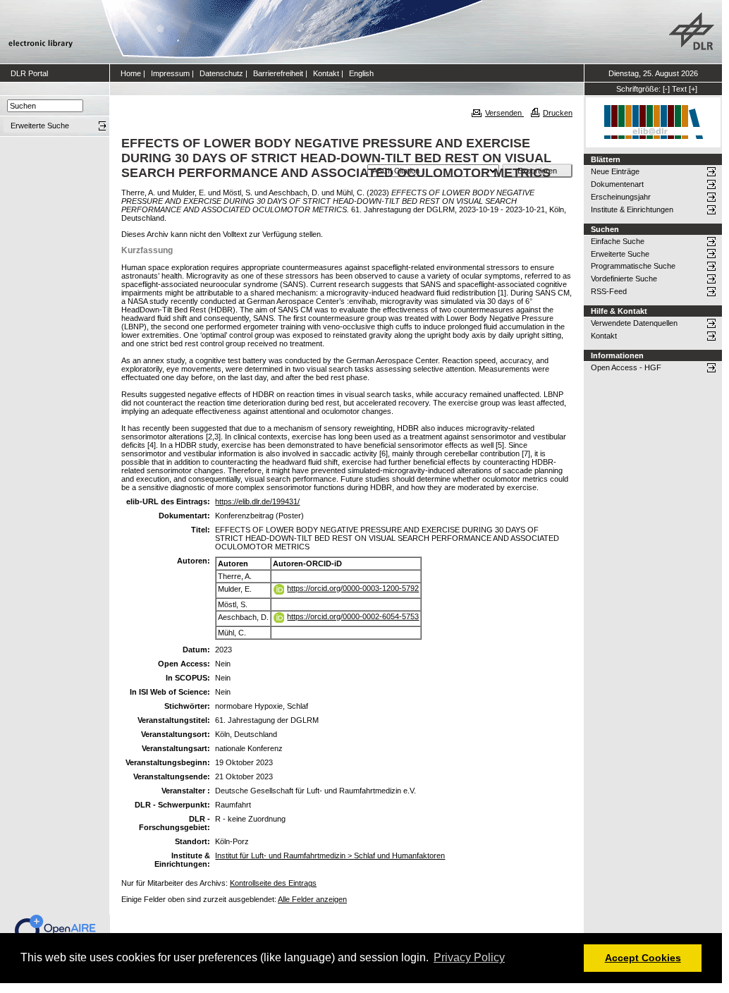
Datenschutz (221, 73)
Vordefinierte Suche (624, 278)
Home (131, 73)
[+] (693, 89)
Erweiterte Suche (620, 254)
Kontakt (326, 73)
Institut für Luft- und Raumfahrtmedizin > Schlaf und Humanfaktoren (330, 855)
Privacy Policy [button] (469, 957)
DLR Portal (29, 73)
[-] (666, 89)
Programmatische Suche (633, 266)
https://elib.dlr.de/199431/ (257, 501)
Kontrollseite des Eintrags (273, 883)
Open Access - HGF (626, 367)
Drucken (557, 113)
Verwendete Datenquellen (634, 323)
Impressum (170, 73)
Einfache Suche (617, 241)
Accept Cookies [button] (643, 957)
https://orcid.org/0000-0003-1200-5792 (353, 588)
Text (679, 89)
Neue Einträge (615, 171)
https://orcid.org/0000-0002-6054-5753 (353, 616)
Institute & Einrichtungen (632, 209)
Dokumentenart (617, 184)
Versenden (504, 113)
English (361, 73)
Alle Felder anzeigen (312, 899)
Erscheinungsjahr (621, 197)
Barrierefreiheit (278, 73)
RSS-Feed (609, 291)
